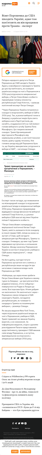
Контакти (15, 428)
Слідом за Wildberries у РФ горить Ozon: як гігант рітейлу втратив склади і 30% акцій (21, 379)
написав (35, 102)
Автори (27, 428)
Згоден (14, 451)
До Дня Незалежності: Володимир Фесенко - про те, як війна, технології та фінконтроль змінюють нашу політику (20, 393)
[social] (11, 358)
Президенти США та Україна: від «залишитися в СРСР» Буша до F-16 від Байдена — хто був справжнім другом (21, 407)
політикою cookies (33, 446)
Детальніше (25, 451)
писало (8, 310)
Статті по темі (8, 370)
